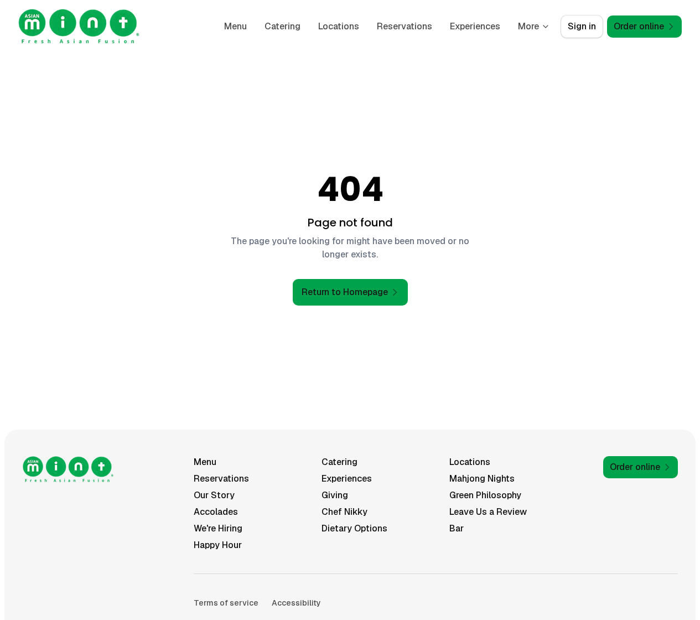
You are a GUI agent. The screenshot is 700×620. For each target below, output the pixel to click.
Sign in (582, 26)
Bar (456, 528)
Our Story (214, 495)
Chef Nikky (344, 512)
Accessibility (296, 603)
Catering (282, 26)
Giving (335, 495)
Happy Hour (218, 545)
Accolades (216, 512)
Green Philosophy (485, 495)
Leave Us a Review (488, 512)
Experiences (475, 26)
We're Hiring (218, 528)
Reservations (404, 26)
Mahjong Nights (482, 478)
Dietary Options (354, 528)
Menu (235, 26)
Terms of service (226, 603)
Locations (338, 26)
